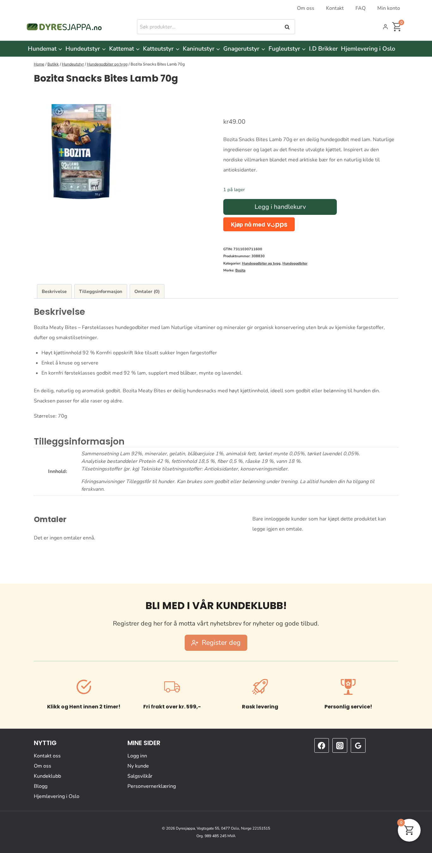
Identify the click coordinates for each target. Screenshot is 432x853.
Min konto (388, 8)
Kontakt (335, 8)
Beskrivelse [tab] (54, 291)
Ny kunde (138, 766)
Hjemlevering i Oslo (368, 49)
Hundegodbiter (294, 263)
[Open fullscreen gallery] (202, 192)
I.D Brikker (323, 49)
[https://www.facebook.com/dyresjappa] (321, 745)
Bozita (240, 270)
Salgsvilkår (139, 776)
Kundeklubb (47, 776)
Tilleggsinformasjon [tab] (100, 291)
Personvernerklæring (151, 786)
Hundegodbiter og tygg (261, 263)
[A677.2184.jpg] (81, 151)
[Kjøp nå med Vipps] (259, 224)
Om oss (305, 8)
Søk (288, 27)
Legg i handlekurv (280, 206)
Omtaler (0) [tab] (147, 291)
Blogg (40, 786)
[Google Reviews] (358, 745)
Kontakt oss (47, 755)
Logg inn (137, 755)
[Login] (385, 27)
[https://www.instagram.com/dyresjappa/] (339, 745)
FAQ (360, 8)
